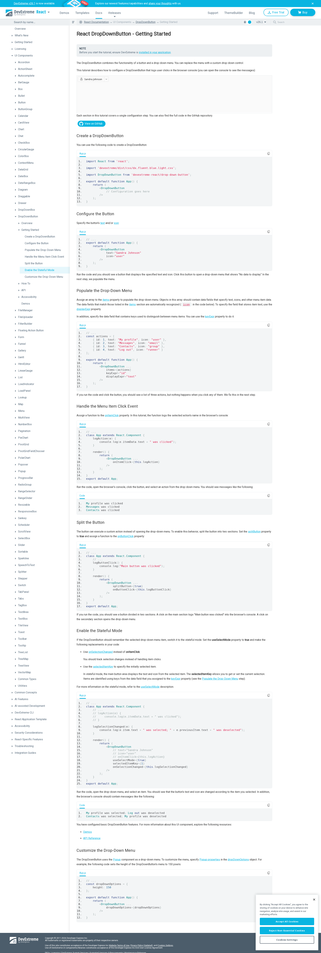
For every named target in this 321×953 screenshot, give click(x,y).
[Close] (314, 899)
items (105, 299)
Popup (117, 859)
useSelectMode (150, 686)
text (102, 223)
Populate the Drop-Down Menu (220, 678)
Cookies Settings (165, 945)
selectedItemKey (103, 666)
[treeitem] (40, 28)
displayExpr (83, 309)
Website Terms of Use (119, 945)
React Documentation (96, 22)
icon (116, 223)
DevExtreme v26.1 (24, 3)
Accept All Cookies (287, 921)
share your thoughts (160, 3)
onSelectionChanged (101, 651)
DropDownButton (145, 22)
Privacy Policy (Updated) (141, 945)
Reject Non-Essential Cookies (287, 930)
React (41, 12)
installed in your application (155, 52)
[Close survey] (312, 3)
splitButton (254, 531)
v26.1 (259, 22)
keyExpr (209, 316)
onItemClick (112, 415)
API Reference (91, 838)
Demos (87, 831)
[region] (287, 922)
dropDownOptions (238, 859)
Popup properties (209, 859)
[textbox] (40, 22)
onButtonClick (126, 536)
